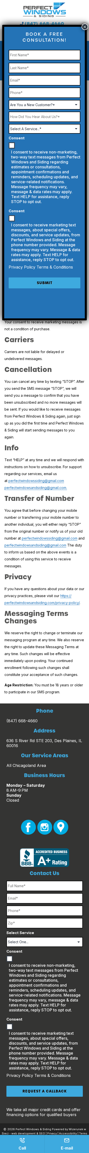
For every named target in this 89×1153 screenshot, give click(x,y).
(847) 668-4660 (44, 24)
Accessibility (68, 1133)
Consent (14, 951)
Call (22, 1148)
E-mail (67, 1148)
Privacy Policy (20, 1075)
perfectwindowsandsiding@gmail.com (35, 545)
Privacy (52, 1133)
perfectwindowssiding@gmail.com (36, 481)
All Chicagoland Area (26, 765)
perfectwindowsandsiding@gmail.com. (35, 487)
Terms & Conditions (52, 1075)
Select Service (20, 933)
